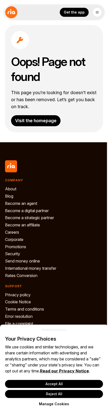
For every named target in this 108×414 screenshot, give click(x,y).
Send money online (22, 260)
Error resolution (19, 316)
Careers (12, 232)
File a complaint (19, 323)
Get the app (74, 12)
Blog (9, 196)
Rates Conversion (21, 275)
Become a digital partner (27, 210)
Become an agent (21, 203)
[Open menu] (97, 12)
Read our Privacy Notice (64, 370)
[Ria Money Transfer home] (11, 12)
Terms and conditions (24, 309)
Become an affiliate (22, 224)
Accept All (54, 384)
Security (12, 253)
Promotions (15, 246)
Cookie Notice (18, 301)
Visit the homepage (36, 120)
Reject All (54, 394)
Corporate (14, 239)
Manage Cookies (54, 404)
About (10, 188)
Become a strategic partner (29, 217)
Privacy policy (18, 294)
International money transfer (30, 268)
